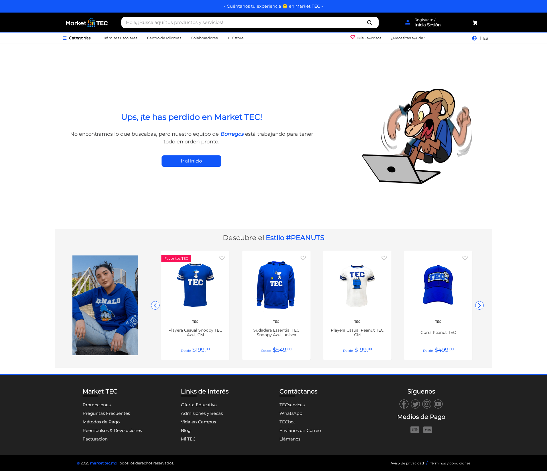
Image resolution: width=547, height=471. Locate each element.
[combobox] (250, 22)
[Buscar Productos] (370, 22)
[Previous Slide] (155, 305)
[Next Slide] (479, 305)
